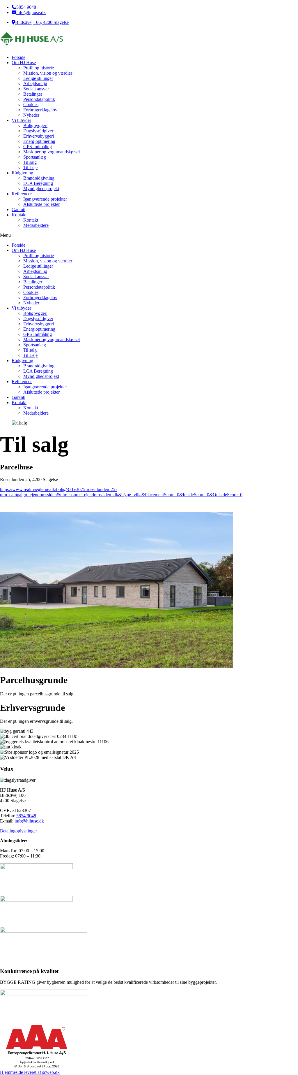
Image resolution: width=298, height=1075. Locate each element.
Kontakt (19, 214)
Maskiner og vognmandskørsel (51, 151)
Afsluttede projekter (41, 204)
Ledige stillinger (38, 78)
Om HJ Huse (24, 62)
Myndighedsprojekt (41, 188)
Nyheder (31, 115)
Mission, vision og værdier (47, 73)
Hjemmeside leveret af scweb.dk (30, 1072)
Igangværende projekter (45, 199)
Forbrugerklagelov (40, 109)
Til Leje (30, 167)
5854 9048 (26, 7)
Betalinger (32, 94)
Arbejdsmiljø (35, 83)
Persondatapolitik (39, 99)
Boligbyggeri (35, 125)
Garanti (18, 209)
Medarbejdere (36, 225)
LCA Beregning (38, 183)
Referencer (22, 193)
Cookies (30, 104)
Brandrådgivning (38, 178)
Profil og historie (38, 67)
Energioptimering (39, 141)
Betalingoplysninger (18, 830)
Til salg (30, 162)
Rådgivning (22, 172)
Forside (18, 57)
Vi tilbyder (21, 120)
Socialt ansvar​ (36, 88)
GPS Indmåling (37, 146)
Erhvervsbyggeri (38, 136)
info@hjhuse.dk (31, 12)
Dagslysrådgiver (38, 130)
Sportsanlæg (34, 157)
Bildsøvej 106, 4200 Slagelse (42, 22)
